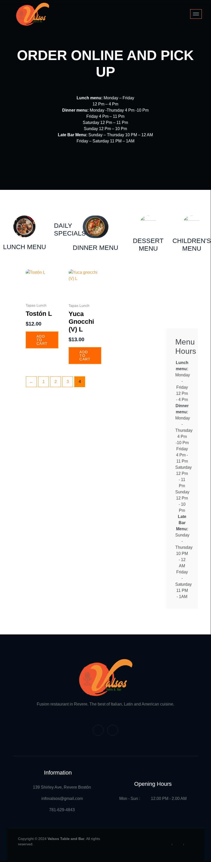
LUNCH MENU (24, 246)
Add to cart (42, 340)
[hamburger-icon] (196, 14)
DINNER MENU (95, 247)
